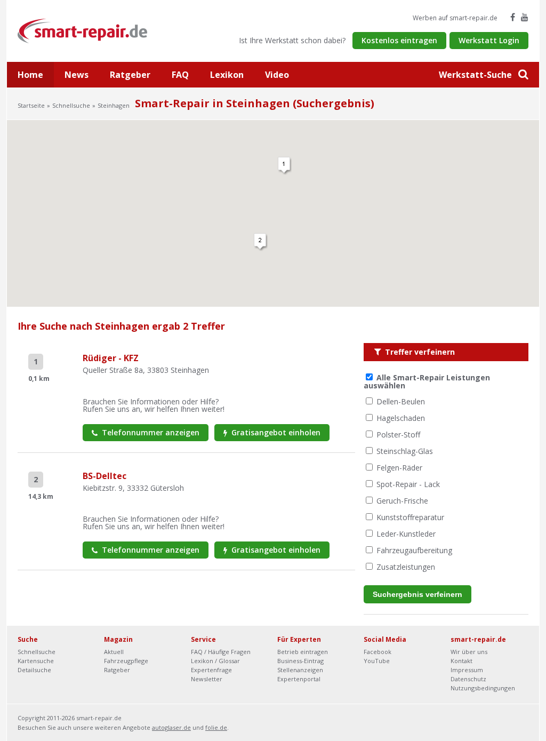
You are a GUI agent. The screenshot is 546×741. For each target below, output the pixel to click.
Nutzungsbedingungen (483, 688)
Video (277, 75)
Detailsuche (34, 670)
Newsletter (206, 679)
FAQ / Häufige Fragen (221, 652)
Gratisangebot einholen (274, 432)
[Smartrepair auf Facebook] (512, 17)
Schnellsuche (71, 105)
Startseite (31, 105)
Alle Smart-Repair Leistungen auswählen (427, 381)
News (77, 75)
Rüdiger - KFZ (111, 358)
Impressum (467, 670)
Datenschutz (468, 679)
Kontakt (461, 661)
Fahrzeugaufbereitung (414, 550)
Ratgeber (130, 75)
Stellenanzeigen (300, 670)
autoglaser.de (171, 727)
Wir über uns (469, 652)
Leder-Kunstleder (406, 534)
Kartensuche (36, 661)
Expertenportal (298, 679)
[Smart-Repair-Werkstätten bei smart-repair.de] (83, 30)
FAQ (180, 75)
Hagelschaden (400, 418)
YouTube (377, 661)
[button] (261, 242)
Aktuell (114, 652)
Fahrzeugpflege (126, 661)
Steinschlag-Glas (404, 451)
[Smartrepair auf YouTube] (524, 17)
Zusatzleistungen (405, 567)
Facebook (377, 652)
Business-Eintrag (300, 661)
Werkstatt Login (489, 40)
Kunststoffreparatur (410, 517)
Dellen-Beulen (400, 401)
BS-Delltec (104, 476)
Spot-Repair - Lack (408, 484)
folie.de (216, 727)
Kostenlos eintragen (399, 40)
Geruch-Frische (402, 501)
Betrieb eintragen (302, 652)
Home (30, 75)
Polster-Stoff (398, 434)
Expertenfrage (211, 670)
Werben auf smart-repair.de (455, 17)
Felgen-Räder (399, 468)
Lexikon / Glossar (215, 661)
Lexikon (227, 75)
